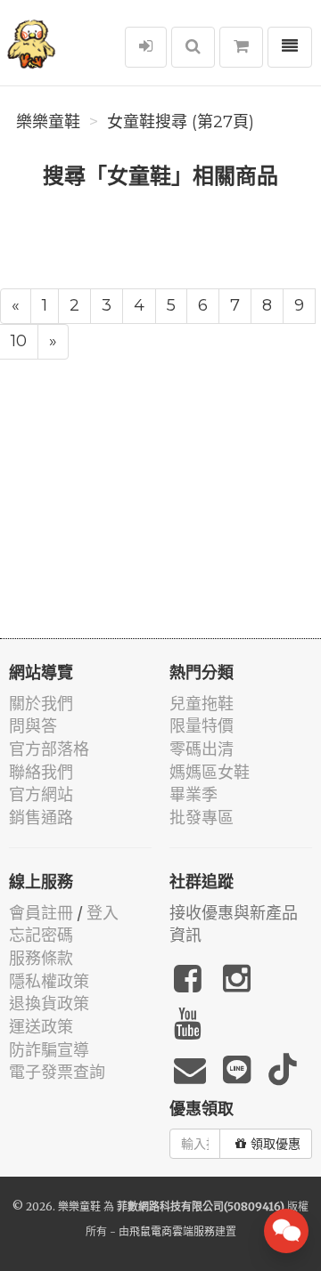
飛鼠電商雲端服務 (172, 1231)
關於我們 (41, 703)
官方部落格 (49, 749)
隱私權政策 (49, 981)
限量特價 (201, 726)
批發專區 (201, 817)
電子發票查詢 (57, 1072)
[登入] (146, 47)
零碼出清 (201, 749)
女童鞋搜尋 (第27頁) (180, 122)
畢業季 (193, 794)
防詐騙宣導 (49, 1050)
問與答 (33, 726)
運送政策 (41, 1026)
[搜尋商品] (193, 47)
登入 (102, 913)
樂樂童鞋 (48, 122)
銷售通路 (41, 817)
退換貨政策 (49, 1003)
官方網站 (41, 794)
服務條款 (41, 958)
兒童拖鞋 (201, 703)
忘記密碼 (41, 935)
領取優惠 (275, 1144)
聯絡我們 (41, 772)
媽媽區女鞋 (209, 772)
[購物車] (241, 47)
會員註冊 (41, 913)
